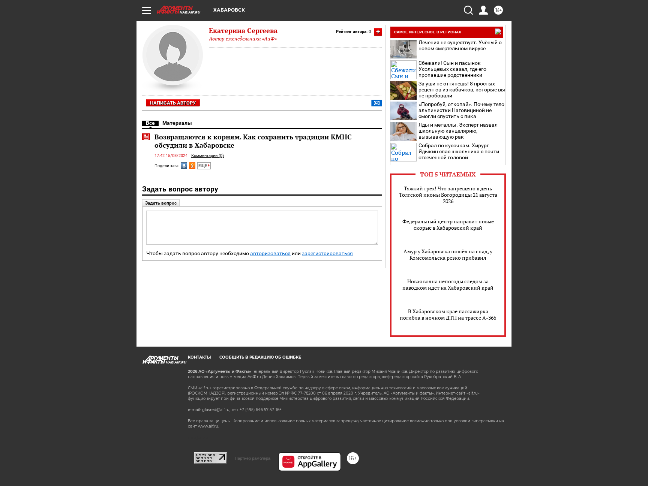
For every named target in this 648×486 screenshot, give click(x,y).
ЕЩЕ (203, 165)
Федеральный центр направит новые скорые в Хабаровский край (448, 224)
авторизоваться (270, 253)
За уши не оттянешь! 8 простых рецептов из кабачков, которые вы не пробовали (461, 90)
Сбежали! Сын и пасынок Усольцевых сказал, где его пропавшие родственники (452, 69)
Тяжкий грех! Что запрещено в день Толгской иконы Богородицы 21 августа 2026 (448, 194)
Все (150, 123)
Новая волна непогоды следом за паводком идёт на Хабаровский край (448, 284)
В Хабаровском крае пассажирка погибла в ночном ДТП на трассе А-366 (448, 314)
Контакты (199, 357)
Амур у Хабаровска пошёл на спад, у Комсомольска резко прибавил (448, 254)
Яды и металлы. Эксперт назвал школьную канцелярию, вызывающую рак (458, 131)
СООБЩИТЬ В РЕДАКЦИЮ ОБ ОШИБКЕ (260, 357)
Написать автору (173, 103)
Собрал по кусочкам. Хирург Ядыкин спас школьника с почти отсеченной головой (458, 151)
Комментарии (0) (207, 155)
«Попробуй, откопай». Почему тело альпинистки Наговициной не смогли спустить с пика (461, 110)
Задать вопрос (161, 203)
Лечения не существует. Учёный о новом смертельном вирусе (460, 45)
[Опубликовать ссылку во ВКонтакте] (184, 165)
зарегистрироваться (327, 253)
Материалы (177, 123)
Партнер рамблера (252, 458)
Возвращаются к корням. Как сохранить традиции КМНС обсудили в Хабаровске (253, 141)
